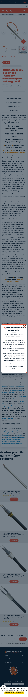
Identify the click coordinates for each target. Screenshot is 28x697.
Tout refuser (19, 693)
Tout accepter (9, 693)
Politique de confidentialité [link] (19, 695)
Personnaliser (5, 695)
